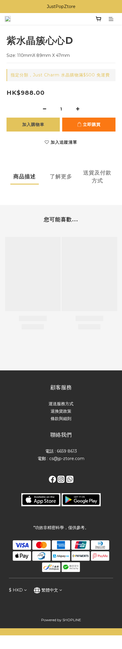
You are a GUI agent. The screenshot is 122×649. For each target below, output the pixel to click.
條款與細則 (61, 418)
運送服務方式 (61, 403)
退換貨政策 (61, 411)
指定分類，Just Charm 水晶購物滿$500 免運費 (60, 75)
